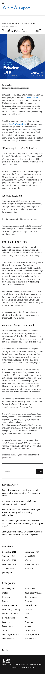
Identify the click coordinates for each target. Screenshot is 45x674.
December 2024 (9, 552)
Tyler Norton (8, 638)
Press (27, 618)
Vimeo (41, 8)
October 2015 (8, 568)
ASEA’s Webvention (17, 124)
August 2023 (30, 556)
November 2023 (32, 552)
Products (6, 622)
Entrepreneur (31, 597)
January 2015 (8, 572)
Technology (30, 630)
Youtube (21, 3)
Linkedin (31, 3)
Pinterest (36, 8)
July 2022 (29, 560)
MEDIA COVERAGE (10, 613)
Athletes (5, 593)
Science (28, 626)
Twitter (26, 3)
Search (41, 13)
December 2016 (9, 564)
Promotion (29, 622)
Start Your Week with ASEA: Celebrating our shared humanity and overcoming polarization (21, 512)
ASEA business (33, 97)
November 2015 (32, 564)
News (27, 613)
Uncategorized (31, 638)
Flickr (36, 3)
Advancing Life (8, 588)
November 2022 (9, 560)
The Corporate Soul (10, 634)
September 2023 (9, 556)
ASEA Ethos (30, 588)
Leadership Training (11, 609)
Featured (29, 601)
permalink (6, 457)
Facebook (11, 3)
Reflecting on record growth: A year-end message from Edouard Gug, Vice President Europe (21, 493)
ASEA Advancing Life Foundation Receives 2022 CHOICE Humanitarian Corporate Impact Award (22, 523)
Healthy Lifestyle (9, 605)
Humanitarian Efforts (34, 605)
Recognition (7, 626)
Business (5, 26)
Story (4, 630)
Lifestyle (13, 26)
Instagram (16, 3)
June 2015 (29, 568)
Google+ (41, 3)
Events (5, 601)
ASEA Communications (11, 24)
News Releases (8, 618)
